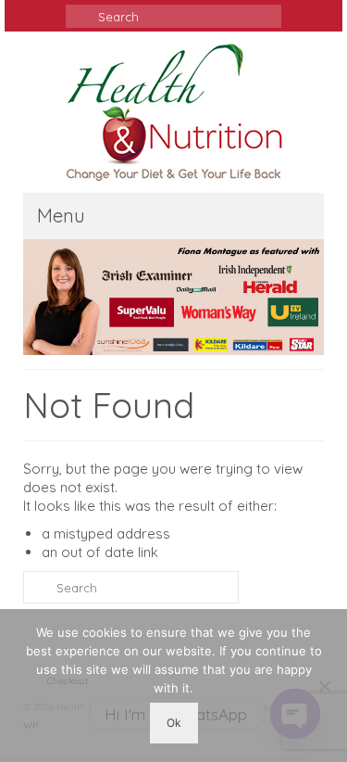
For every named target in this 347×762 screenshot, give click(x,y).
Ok (174, 723)
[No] (324, 686)
